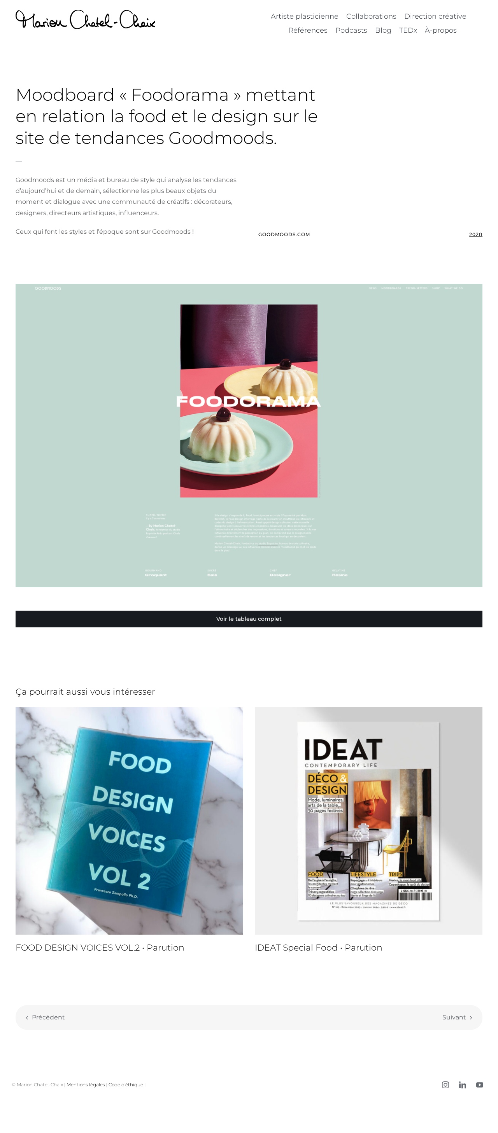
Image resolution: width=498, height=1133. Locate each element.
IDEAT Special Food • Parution (318, 947)
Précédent (48, 1017)
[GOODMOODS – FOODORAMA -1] (249, 287)
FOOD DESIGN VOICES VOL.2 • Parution (100, 947)
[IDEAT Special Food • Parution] (368, 821)
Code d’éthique (126, 1084)
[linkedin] (462, 1084)
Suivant (454, 1017)
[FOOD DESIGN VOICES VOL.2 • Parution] (129, 821)
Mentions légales (86, 1084)
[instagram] (445, 1084)
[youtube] (479, 1084)
